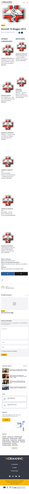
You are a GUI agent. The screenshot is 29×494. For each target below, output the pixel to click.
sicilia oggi (23, 441)
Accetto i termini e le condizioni (10, 351)
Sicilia (20, 438)
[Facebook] (7, 273)
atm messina (15, 445)
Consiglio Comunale (7, 445)
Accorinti (14, 443)
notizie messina (21, 440)
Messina (4, 436)
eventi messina (6, 438)
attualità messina (18, 436)
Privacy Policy (14, 471)
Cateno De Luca (14, 440)
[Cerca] (24, 2)
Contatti (14, 467)
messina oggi (10, 436)
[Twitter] (21, 273)
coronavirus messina (7, 443)
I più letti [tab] (25, 366)
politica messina (15, 441)
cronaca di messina (7, 441)
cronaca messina (14, 438)
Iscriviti (6, 419)
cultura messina (6, 440)
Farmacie (3, 25)
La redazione (14, 464)
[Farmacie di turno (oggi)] (14, 303)
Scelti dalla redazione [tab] (7, 366)
